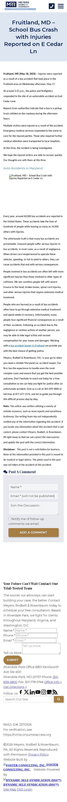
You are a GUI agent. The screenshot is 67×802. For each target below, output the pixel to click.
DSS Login (24, 789)
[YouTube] (38, 693)
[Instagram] (44, 693)
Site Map (9, 789)
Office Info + (53, 682)
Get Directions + (15, 687)
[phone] (52, 6)
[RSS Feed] (55, 693)
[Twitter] (27, 693)
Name (8, 630)
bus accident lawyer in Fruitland (27, 346)
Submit (13, 660)
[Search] (59, 699)
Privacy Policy (38, 754)
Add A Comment (33, 532)
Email (8, 640)
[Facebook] (21, 693)
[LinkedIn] (32, 693)
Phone (9, 635)
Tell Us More (12, 653)
